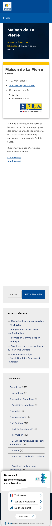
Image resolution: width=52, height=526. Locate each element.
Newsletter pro (18, 417)
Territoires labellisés (23, 405)
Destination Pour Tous (22, 399)
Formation (17, 435)
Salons (15, 450)
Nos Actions (16, 423)
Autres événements (22, 429)
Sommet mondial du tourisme (28, 456)
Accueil (11, 42)
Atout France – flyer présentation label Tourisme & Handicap (24, 358)
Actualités (15, 387)
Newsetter (15, 411)
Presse (6, 18)
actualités (17, 393)
